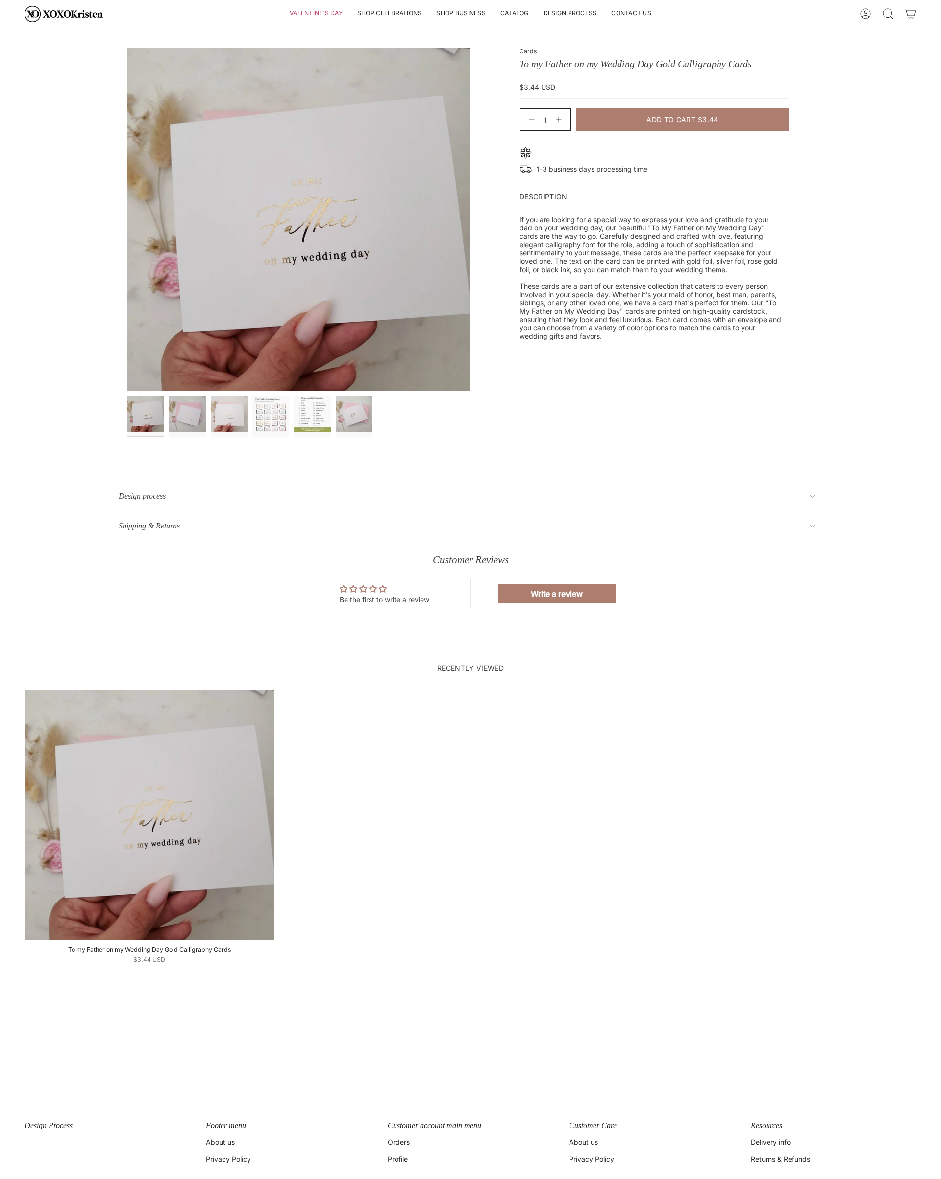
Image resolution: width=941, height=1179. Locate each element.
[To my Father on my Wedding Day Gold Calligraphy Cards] (149, 815)
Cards (528, 51)
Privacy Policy (228, 1159)
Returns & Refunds (780, 1159)
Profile (398, 1159)
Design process (142, 496)
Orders (399, 1142)
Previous (127, 219)
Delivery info (771, 1142)
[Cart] (910, 13)
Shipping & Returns (149, 526)
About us (220, 1142)
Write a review (557, 594)
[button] (316, 13)
